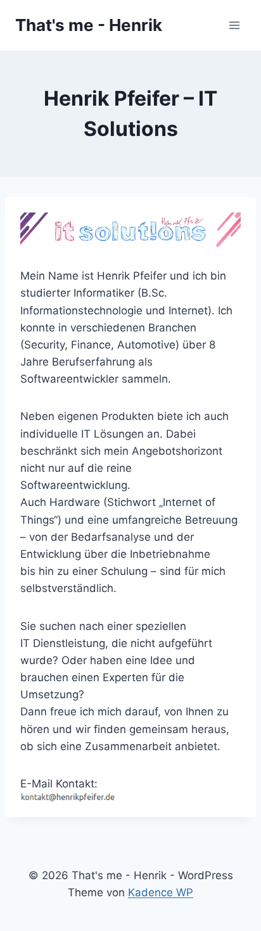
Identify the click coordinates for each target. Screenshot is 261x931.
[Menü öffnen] (234, 25)
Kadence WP (160, 892)
